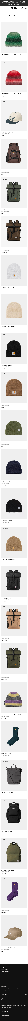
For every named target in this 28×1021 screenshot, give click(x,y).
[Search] (22, 8)
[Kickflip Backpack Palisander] (14, 154)
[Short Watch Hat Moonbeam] (14, 309)
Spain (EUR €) (4, 1011)
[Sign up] (26, 994)
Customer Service (5, 971)
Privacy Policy (9, 1005)
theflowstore (6, 1015)
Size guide (3, 973)
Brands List (3, 975)
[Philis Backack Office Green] (14, 658)
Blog (2, 977)
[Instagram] (2, 999)
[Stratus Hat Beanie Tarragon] (14, 425)
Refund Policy (16, 1005)
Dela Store (3, 978)
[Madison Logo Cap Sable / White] (14, 930)
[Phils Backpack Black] (14, 581)
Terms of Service (4, 1007)
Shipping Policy (22, 1005)
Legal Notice (3, 1005)
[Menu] (2, 8)
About (2, 967)
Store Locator (4, 969)
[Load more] (14, 955)
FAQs (10, 1007)
